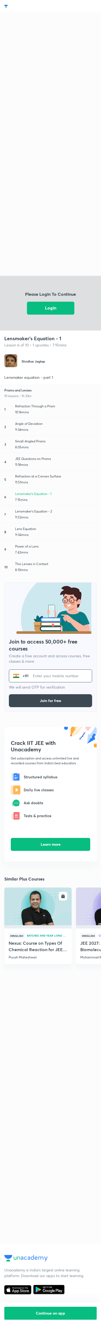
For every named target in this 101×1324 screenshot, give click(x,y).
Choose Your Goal (28, 6)
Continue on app (50, 1313)
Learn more (51, 844)
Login (50, 308)
